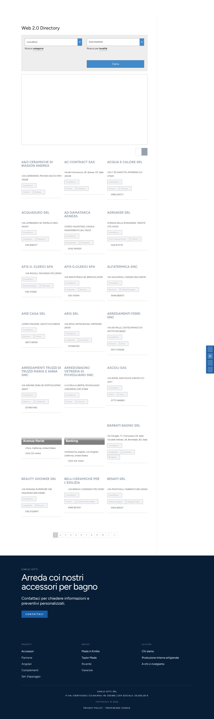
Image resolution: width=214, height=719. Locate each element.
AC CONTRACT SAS (79, 162)
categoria (38, 48)
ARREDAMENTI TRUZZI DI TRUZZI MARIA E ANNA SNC (41, 371)
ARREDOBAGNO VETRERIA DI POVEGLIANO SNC (79, 371)
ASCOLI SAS (116, 368)
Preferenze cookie (118, 708)
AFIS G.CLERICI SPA (79, 267)
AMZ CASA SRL (33, 314)
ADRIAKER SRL (118, 212)
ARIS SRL (71, 314)
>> (114, 535)
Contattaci (35, 614)
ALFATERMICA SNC (122, 267)
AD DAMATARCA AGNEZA (77, 214)
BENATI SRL (116, 479)
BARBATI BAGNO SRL (123, 425)
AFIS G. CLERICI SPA (37, 267)
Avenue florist (33, 441)
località (103, 48)
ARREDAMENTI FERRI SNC (123, 315)
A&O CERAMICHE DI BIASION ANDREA (37, 164)
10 (103, 535)
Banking (72, 441)
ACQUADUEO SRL (35, 212)
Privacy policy (93, 708)
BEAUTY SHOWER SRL (38, 479)
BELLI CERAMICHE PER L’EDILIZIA (81, 480)
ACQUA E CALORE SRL (124, 162)
